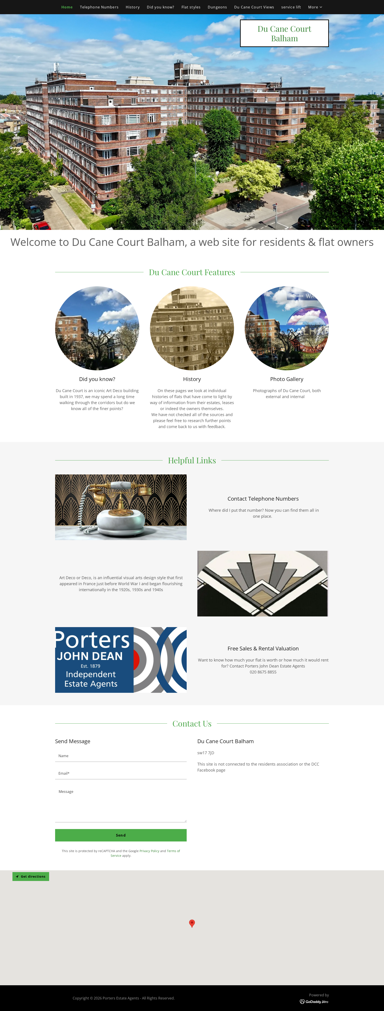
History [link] (133, 7)
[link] (284, 39)
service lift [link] (291, 7)
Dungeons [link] (217, 7)
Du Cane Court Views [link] (254, 7)
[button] (315, 7)
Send (121, 835)
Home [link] (67, 7)
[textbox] (121, 756)
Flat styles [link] (191, 7)
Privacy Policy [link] (149, 851)
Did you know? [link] (160, 7)
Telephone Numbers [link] (99, 7)
